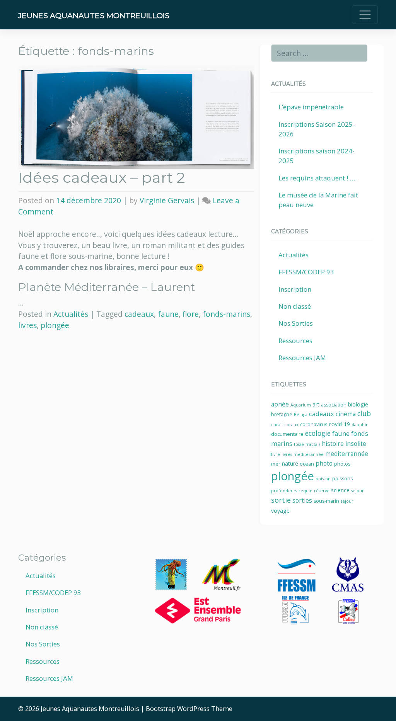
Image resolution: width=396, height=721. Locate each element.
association (333, 404)
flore (191, 314)
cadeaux (139, 314)
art (315, 404)
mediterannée (309, 454)
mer (275, 464)
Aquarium (300, 405)
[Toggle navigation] (365, 14)
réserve (321, 490)
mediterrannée (346, 454)
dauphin (360, 424)
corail (277, 424)
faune (168, 314)
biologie (358, 404)
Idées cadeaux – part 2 (101, 177)
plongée (55, 325)
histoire (333, 444)
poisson (323, 478)
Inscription (294, 289)
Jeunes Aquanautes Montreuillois (93, 15)
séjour (347, 501)
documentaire (287, 434)
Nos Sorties (295, 323)
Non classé (294, 306)
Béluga (300, 414)
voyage (280, 510)
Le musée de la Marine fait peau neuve (318, 199)
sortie (281, 500)
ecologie (318, 433)
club (364, 413)
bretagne (281, 414)
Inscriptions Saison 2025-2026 (316, 129)
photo (324, 463)
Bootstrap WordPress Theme (189, 708)
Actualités (70, 314)
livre (275, 454)
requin (305, 490)
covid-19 (339, 424)
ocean (307, 464)
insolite (355, 444)
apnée (280, 404)
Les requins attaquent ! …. (317, 177)
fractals (313, 444)
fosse (299, 444)
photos (342, 464)
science (340, 490)
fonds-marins (226, 314)
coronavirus (313, 424)
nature (290, 463)
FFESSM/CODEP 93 (306, 271)
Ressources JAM (302, 357)
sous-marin (326, 501)
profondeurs (284, 490)
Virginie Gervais (167, 200)
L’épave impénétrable (311, 106)
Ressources (295, 340)
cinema (346, 414)
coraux (291, 424)
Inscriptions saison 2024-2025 (316, 155)
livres (27, 325)
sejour (357, 490)
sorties (302, 501)
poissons (342, 478)
